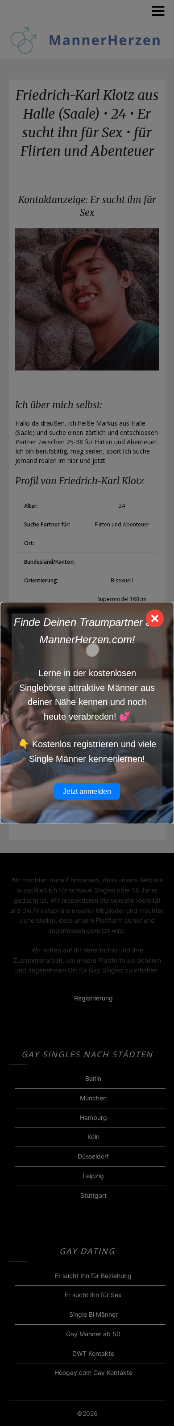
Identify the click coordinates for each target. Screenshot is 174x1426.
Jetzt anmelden (87, 791)
